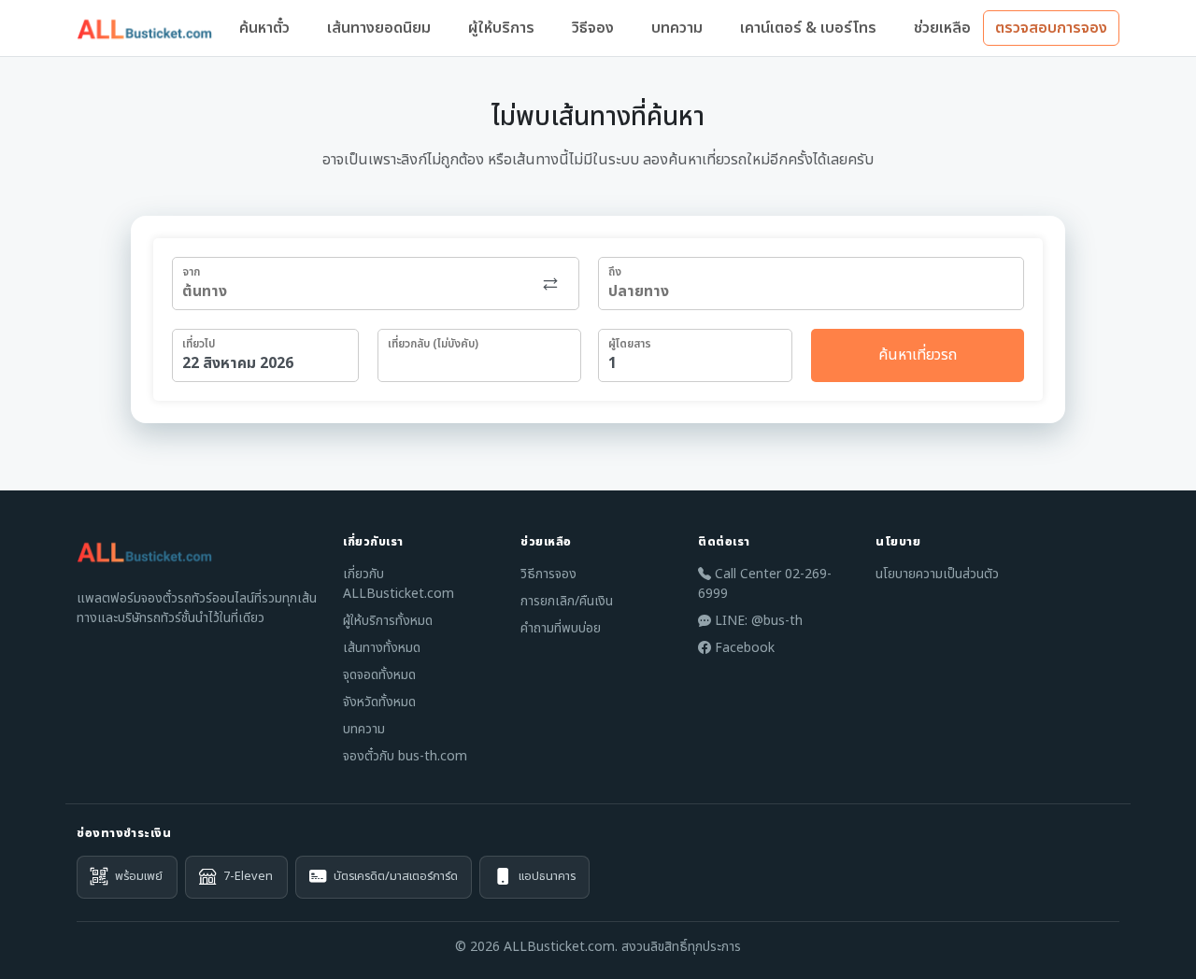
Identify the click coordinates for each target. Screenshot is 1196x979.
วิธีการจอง (548, 574)
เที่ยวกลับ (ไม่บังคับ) (433, 343)
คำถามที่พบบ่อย (560, 628)
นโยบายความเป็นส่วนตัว (937, 574)
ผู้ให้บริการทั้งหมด (388, 621)
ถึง (614, 271)
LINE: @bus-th (757, 621)
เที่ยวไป (198, 343)
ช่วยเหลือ (942, 28)
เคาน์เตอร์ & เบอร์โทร (808, 28)
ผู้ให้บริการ (501, 28)
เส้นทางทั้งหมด (381, 648)
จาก (191, 271)
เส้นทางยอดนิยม (379, 28)
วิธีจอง (593, 28)
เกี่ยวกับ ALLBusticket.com (398, 583)
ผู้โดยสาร (629, 343)
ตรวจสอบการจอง (1051, 28)
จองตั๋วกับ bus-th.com (405, 756)
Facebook (743, 648)
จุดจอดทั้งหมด (379, 675)
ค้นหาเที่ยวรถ (917, 355)
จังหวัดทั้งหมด (379, 702)
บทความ (677, 28)
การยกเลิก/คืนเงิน (566, 601)
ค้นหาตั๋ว (264, 28)
